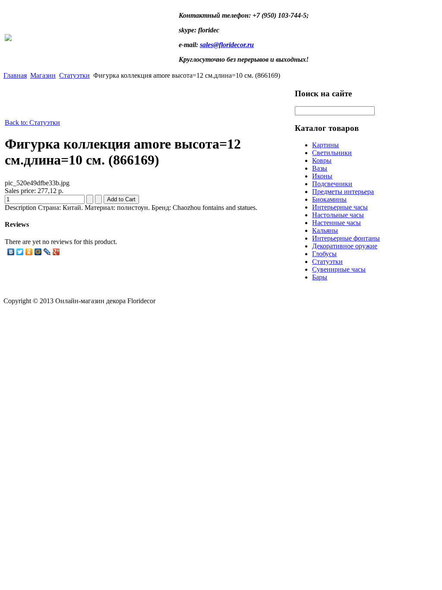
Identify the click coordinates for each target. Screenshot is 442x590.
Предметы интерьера (343, 191)
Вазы (319, 168)
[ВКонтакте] (11, 251)
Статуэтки (74, 75)
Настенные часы (336, 222)
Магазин (43, 75)
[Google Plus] (56, 251)
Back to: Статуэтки (32, 122)
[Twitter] (20, 251)
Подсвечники (332, 183)
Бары (319, 277)
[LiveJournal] (47, 251)
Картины (325, 145)
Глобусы (324, 253)
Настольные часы (338, 215)
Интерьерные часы (340, 207)
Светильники (332, 152)
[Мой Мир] (38, 251)
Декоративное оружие (344, 246)
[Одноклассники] (29, 251)
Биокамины (329, 199)
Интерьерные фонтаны (346, 238)
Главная (15, 75)
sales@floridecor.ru (227, 44)
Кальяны (325, 230)
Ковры (322, 160)
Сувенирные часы (339, 269)
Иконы (322, 176)
